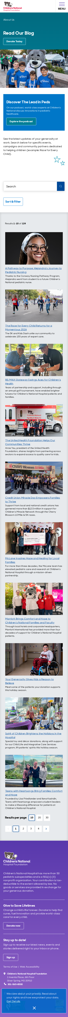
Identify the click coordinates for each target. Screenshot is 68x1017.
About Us (8, 19)
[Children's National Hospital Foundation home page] (13, 6)
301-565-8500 (15, 984)
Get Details (13, 1001)
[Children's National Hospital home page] (21, 859)
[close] (34, 1008)
